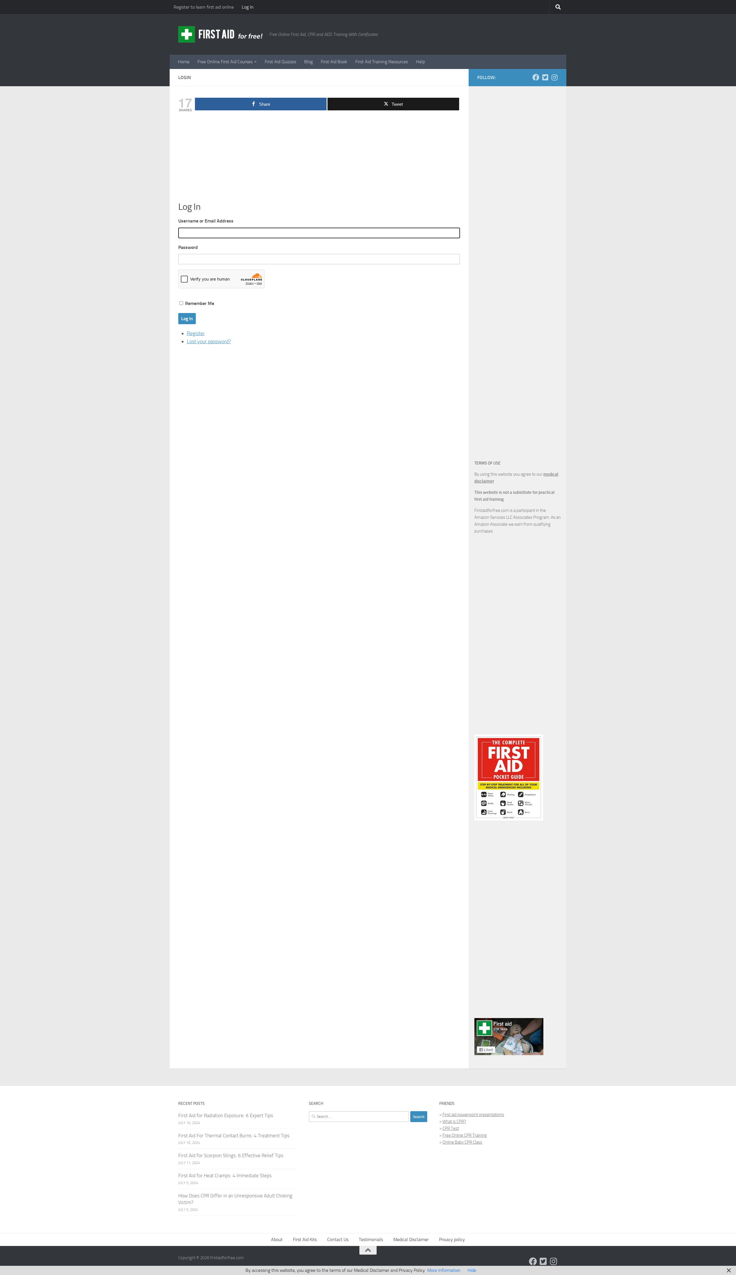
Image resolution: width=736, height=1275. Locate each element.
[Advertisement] (319, 158)
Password (188, 247)
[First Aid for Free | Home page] (220, 34)
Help (420, 61)
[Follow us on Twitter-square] (545, 77)
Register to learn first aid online (204, 7)
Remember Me (199, 303)
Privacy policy (452, 1239)
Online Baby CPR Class (462, 1142)
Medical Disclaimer (411, 1239)
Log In (248, 7)
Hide (471, 1270)
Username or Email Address (205, 221)
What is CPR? (454, 1121)
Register (196, 333)
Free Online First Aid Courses (225, 61)
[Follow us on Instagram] (554, 77)
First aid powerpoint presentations (473, 1114)
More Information (444, 1270)
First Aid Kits (305, 1239)
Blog (308, 61)
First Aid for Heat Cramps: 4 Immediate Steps (225, 1175)
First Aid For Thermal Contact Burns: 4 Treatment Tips (234, 1135)
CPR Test (450, 1128)
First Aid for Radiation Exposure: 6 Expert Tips (225, 1115)
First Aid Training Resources (381, 61)
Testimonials (371, 1239)
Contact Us (337, 1239)
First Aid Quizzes (280, 61)
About (277, 1239)
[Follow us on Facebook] (535, 77)
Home (183, 61)
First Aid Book (334, 61)
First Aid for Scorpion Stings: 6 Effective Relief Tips (230, 1155)
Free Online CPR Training (464, 1135)
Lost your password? (209, 341)
